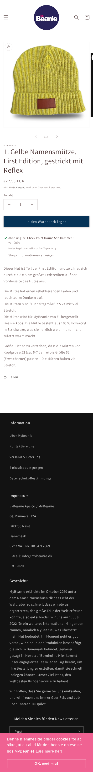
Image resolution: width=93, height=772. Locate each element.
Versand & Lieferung (25, 457)
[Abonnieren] (78, 731)
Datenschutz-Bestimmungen (31, 478)
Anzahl (8, 195)
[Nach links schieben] (36, 136)
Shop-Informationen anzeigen (31, 255)
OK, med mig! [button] (46, 763)
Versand (20, 187)
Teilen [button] (13, 377)
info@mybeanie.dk (37, 556)
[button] (6, 17)
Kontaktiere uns (22, 446)
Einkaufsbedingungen (26, 467)
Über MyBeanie (21, 435)
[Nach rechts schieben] (57, 136)
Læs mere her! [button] (49, 751)
